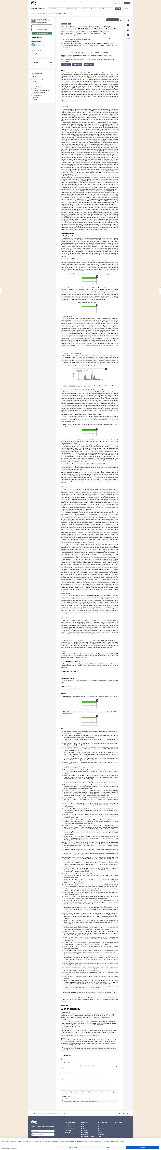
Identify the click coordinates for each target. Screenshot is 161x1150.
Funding (34, 88)
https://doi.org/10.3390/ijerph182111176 (98, 52)
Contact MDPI (68, 1130)
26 (91, 147)
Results (34, 81)
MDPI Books (101, 1127)
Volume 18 (44, 13)
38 (112, 154)
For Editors (84, 1128)
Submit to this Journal (42, 26)
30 (61, 151)
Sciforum (100, 1125)
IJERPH (39, 13)
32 (100, 151)
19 (80, 136)
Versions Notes (88, 64)
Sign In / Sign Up (118, 3)
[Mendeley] (79, 1009)
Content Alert (126, 1114)
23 (111, 139)
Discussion (35, 83)
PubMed (85, 756)
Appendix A (35, 97)
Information (74, 3)
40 (115, 154)
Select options (35, 1131)
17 (77, 136)
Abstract (34, 76)
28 (94, 147)
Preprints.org (101, 1128)
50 (72, 504)
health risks (79, 100)
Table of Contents (36, 73)
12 (102, 126)
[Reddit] (76, 1009)
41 (117, 154)
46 (106, 321)
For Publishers (84, 1132)
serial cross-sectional (89, 100)
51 (92, 597)
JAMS (99, 1136)
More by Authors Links (37, 54)
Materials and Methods (38, 79)
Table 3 (65, 416)
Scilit (92, 737)
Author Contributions (37, 86)
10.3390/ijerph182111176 (60, 13)
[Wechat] (73, 1009)
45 (67, 214)
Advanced (125, 8)
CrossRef (88, 737)
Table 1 (77, 267)
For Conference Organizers (87, 1136)
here (68, 1049)
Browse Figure (77, 64)
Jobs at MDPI (68, 1132)
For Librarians (84, 1130)
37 (111, 154)
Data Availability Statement (39, 94)
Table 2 (70, 291)
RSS (120, 1114)
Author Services (84, 3)
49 (66, 345)
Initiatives (94, 3)
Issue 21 (50, 13)
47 (94, 323)
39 (114, 154)
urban (74, 100)
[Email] (62, 1009)
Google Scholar (80, 737)
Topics (65, 3)
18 (78, 136)
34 (106, 154)
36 (109, 154)
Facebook (117, 1127)
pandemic (98, 100)
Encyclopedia (101, 1134)
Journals (58, 3)
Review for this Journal (42, 29)
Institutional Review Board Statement (41, 90)
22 (85, 136)
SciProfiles (100, 1132)
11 (92, 124)
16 (75, 136)
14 (75, 131)
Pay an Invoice (68, 1127)
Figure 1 (63, 357)
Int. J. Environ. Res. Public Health (39, 1114)
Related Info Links (36, 50)
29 (96, 147)
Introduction (35, 78)
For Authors (84, 1125)
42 (110, 191)
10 (64, 121)
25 (103, 141)
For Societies (84, 1134)
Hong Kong (74, 101)
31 (63, 151)
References (35, 99)
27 (93, 147)
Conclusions (35, 85)
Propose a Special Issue (42, 33)
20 (82, 136)
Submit (127, 3)
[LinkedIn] (68, 1009)
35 (108, 154)
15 (74, 136)
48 (73, 343)
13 (74, 131)
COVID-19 (69, 100)
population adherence (107, 100)
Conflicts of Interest (37, 95)
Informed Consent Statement (39, 92)
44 (83, 209)
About (101, 3)
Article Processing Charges (71, 1125)
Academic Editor (36, 41)
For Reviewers (84, 1127)
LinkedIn (117, 1125)
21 (83, 136)
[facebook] (71, 1009)
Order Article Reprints (112, 20)
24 (102, 141)
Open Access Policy (69, 1128)
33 (101, 151)
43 (111, 191)
